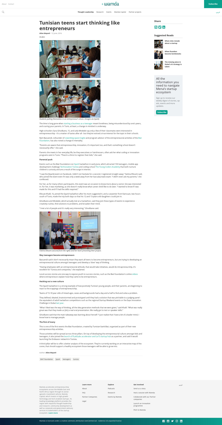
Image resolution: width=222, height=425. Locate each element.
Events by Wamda (115, 397)
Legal (84, 401)
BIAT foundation (46, 359)
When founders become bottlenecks (173, 52)
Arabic (42, 37)
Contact (11, 4)
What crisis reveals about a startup (172, 42)
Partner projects (135, 12)
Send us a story (139, 388)
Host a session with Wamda (144, 393)
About (4, 4)
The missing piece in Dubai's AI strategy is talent (173, 64)
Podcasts (111, 388)
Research (100, 12)
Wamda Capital (120, 12)
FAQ (83, 393)
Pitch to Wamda (140, 410)
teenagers (67, 359)
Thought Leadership (86, 12)
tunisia (76, 359)
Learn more (53, 413)
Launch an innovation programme (142, 404)
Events (108, 12)
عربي (218, 12)
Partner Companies (89, 397)
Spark (58, 359)
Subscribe (213, 4)
